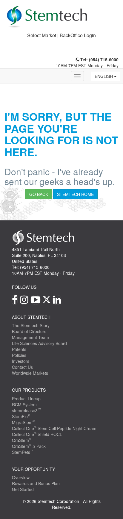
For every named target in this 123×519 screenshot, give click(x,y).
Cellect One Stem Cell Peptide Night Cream (54, 428)
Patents (19, 349)
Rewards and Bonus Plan (36, 483)
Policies (19, 355)
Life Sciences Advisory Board (39, 343)
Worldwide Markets (30, 373)
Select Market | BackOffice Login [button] (61, 35)
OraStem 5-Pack (29, 446)
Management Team (30, 337)
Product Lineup (26, 399)
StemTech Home (75, 194)
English (104, 76)
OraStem (21, 440)
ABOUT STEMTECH (31, 317)
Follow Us (24, 287)
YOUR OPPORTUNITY (33, 469)
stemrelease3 (26, 410)
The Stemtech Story (31, 325)
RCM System (24, 404)
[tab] (61, 35)
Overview (21, 477)
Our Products (29, 390)
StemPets (22, 452)
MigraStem (23, 422)
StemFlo (21, 416)
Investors (20, 361)
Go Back (38, 194)
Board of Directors (29, 331)
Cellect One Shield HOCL (37, 434)
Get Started (23, 489)
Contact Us (22, 367)
